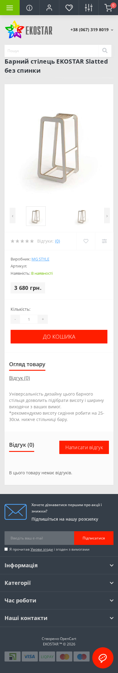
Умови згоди (42, 549)
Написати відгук (84, 447)
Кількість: (21, 309)
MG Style (40, 259)
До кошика (59, 336)
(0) (57, 241)
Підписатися (94, 538)
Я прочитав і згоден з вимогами (49, 549)
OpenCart (68, 638)
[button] (49, 7)
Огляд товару (27, 364)
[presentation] (12, 215)
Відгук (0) (19, 378)
